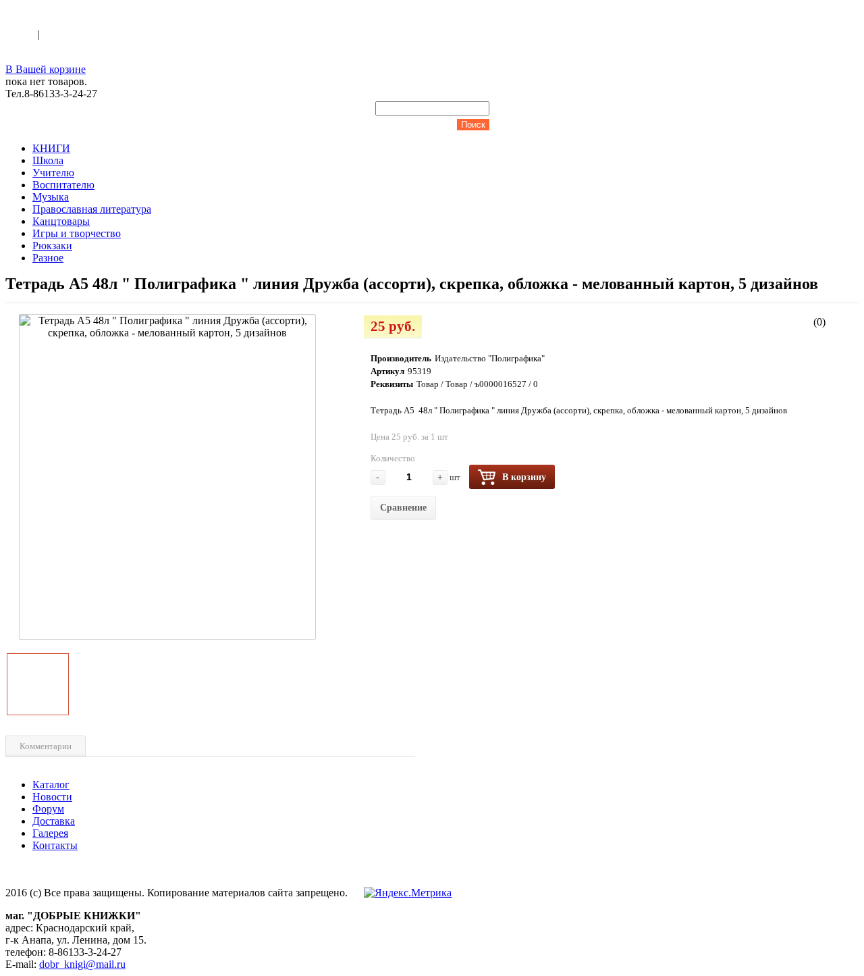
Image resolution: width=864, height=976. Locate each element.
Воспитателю (63, 184)
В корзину (524, 477)
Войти (21, 34)
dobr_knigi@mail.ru (82, 964)
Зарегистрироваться (88, 34)
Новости (52, 796)
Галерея (50, 833)
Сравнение (403, 508)
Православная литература (91, 209)
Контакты (55, 845)
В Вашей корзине (45, 69)
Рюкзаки (52, 245)
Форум (48, 809)
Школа (47, 160)
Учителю (53, 172)
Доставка (53, 821)
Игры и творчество (76, 233)
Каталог (51, 784)
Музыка (50, 197)
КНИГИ (51, 148)
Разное (47, 257)
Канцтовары (61, 221)
